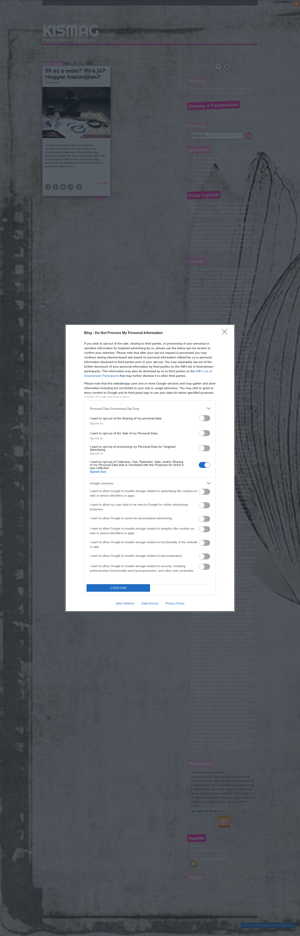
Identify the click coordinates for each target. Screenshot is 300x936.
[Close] (226, 333)
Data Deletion (125, 603)
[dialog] (150, 468)
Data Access (150, 603)
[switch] (204, 418)
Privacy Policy (174, 603)
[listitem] (150, 408)
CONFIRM (118, 588)
